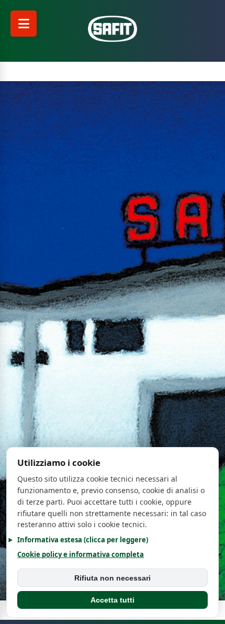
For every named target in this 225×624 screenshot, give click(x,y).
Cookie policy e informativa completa (80, 554)
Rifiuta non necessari (112, 578)
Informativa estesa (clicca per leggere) (82, 539)
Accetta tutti (112, 600)
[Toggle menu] (23, 23)
